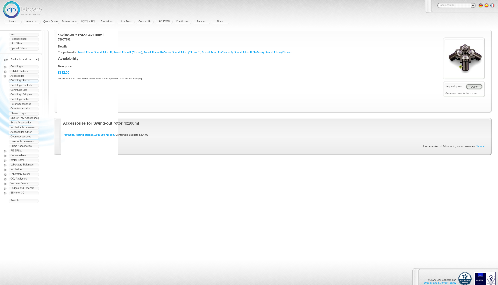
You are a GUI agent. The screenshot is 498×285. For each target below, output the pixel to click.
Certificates (182, 21)
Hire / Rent (17, 43)
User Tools (126, 21)
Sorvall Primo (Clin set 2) (186, 52)
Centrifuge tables (20, 99)
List (6, 59)
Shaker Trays (18, 113)
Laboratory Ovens (21, 173)
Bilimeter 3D (17, 192)
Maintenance (69, 21)
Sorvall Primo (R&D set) (157, 52)
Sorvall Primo (85, 52)
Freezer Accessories (22, 141)
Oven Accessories (21, 136)
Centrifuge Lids (19, 89)
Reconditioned (18, 38)
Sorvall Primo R (103, 52)
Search (14, 200)
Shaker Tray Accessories (25, 117)
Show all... (481, 146)
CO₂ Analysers (19, 178)
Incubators (16, 169)
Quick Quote (50, 21)
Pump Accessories (21, 145)
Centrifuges (17, 66)
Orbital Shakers (19, 71)
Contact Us (145, 21)
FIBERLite (16, 150)
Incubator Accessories (23, 127)
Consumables (18, 155)
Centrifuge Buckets (21, 85)
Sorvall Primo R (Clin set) (127, 52)
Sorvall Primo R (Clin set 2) (217, 52)
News (220, 21)
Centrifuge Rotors (20, 80)
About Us (31, 21)
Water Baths (18, 159)
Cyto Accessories (20, 108)
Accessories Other (21, 131)
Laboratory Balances (22, 164)
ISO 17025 (164, 21)
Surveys (201, 21)
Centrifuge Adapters (22, 94)
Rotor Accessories (21, 103)
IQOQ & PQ (88, 21)
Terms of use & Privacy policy (439, 282)
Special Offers (19, 48)
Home (12, 21)
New (13, 34)
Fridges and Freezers (22, 187)
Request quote (453, 86)
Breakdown (107, 21)
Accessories (18, 75)
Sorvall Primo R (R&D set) (249, 52)
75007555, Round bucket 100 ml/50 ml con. (89, 134)
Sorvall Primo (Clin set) (278, 52)
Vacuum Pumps (19, 183)
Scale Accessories (21, 122)
